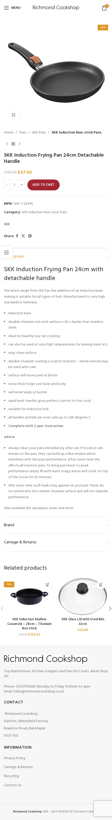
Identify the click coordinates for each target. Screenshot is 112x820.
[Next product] (19, 144)
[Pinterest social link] (30, 236)
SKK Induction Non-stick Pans (77, 133)
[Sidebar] (6, 252)
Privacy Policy (15, 758)
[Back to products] (13, 144)
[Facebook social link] (17, 236)
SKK (7, 224)
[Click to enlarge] (14, 115)
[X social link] (23, 236)
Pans (22, 133)
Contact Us (12, 785)
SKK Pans (39, 133)
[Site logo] (56, 8)
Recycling (11, 776)
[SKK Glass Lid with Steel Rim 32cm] (82, 597)
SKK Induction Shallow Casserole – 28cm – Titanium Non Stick (29, 624)
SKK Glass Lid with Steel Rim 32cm (82, 622)
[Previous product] (7, 144)
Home (9, 133)
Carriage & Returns (18, 767)
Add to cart (43, 185)
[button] (47, 584)
